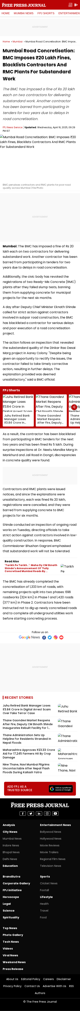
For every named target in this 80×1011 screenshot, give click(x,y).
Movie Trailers (49, 852)
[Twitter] (50, 637)
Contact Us (32, 986)
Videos (8, 948)
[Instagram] (55, 637)
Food (43, 917)
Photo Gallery (13, 935)
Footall (44, 890)
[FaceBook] (44, 637)
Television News (50, 866)
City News (10, 832)
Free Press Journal (24, 5)
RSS (71, 986)
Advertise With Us (54, 986)
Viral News (10, 955)
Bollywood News (50, 832)
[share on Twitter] (31, 813)
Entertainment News (55, 825)
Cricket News (48, 883)
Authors (40, 993)
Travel (44, 911)
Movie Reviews (49, 845)
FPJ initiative (12, 890)
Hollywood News (50, 839)
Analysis (9, 825)
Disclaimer (64, 979)
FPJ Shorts (45, 13)
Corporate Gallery (16, 883)
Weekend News (14, 962)
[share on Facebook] (23, 813)
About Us (12, 979)
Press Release (13, 969)
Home (6, 13)
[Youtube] (61, 637)
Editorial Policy (30, 979)
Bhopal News (11, 852)
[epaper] (70, 5)
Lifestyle (46, 897)
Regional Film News (52, 859)
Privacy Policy (12, 986)
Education (10, 866)
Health (44, 904)
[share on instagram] (47, 813)
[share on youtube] (55, 813)
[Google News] (29, 637)
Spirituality (11, 917)
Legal (7, 904)
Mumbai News (23, 13)
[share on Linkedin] (39, 813)
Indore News (11, 845)
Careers (48, 979)
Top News (10, 928)
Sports (45, 876)
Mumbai (18, 41)
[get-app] (76, 5)
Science (9, 911)
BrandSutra (11, 876)
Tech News (11, 942)
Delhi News (10, 859)
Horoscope (11, 897)
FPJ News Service (12, 127)
